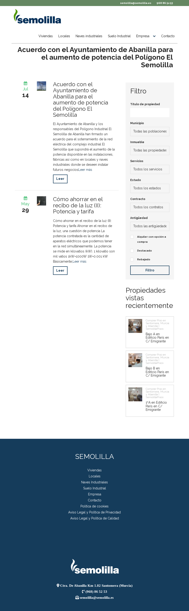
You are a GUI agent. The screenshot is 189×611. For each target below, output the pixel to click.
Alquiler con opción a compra (151, 239)
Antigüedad (139, 218)
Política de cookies (94, 506)
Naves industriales (89, 36)
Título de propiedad (145, 104)
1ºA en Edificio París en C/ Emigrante (156, 406)
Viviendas (45, 36)
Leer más (85, 170)
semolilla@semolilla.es (135, 3)
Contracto (137, 199)
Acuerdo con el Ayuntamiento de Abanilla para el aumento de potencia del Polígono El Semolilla (95, 57)
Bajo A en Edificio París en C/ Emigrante (157, 337)
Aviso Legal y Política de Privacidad (94, 512)
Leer (60, 179)
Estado (135, 180)
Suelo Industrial (119, 36)
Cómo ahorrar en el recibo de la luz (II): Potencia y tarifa (78, 205)
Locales (64, 36)
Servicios (136, 161)
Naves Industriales (94, 482)
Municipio (137, 123)
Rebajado (143, 259)
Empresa (142, 36)
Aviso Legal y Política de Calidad (94, 518)
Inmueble (137, 142)
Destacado (144, 250)
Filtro (149, 270)
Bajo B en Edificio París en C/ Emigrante (157, 371)
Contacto (168, 36)
